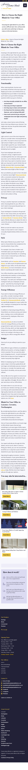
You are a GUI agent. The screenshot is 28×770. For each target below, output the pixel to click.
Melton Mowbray (5, 730)
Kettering (3, 739)
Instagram (5, 691)
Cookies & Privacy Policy (7, 757)
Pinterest (5, 693)
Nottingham (4, 714)
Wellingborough (5, 745)
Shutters (3, 626)
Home (3, 39)
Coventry (3, 720)
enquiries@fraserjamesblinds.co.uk (12, 683)
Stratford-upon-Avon (6, 743)
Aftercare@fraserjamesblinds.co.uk (12, 687)
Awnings (3, 619)
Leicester (3, 718)
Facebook (5, 689)
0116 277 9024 (7, 8)
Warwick (3, 741)
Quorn (2, 728)
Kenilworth (4, 732)
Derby (2, 716)
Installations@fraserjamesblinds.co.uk (13, 685)
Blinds (2, 622)
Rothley (3, 726)
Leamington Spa (5, 735)
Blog (7, 39)
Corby (2, 737)
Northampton (4, 722)
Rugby (2, 724)
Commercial (4, 624)
